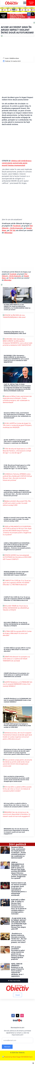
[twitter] (33, 14)
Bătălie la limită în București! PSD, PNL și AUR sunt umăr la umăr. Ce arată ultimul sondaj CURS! (17, 519)
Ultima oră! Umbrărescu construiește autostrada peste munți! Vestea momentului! (16, 163)
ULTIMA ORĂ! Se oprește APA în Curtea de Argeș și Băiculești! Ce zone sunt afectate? (17, 649)
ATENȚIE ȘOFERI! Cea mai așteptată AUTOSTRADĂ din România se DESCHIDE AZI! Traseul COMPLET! (16, 573)
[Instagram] (22, 1015)
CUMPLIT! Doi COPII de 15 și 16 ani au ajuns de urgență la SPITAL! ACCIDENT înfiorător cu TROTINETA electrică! (17, 598)
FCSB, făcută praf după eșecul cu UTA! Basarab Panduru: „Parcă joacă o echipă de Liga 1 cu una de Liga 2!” (17, 466)
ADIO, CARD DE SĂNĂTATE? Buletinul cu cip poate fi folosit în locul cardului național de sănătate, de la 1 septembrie (17, 970)
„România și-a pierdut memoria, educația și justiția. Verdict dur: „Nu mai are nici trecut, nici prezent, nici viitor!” (19, 938)
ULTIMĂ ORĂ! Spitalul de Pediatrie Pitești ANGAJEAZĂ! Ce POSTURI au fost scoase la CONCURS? (17, 725)
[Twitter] (17, 1015)
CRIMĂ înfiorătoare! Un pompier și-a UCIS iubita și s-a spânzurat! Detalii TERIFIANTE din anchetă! (16, 674)
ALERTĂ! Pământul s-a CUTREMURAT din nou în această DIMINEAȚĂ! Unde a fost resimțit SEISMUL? (17, 700)
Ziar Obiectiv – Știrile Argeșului (17, 227)
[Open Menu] (24, 2)
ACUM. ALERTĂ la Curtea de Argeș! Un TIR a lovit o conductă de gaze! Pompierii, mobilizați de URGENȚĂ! (17, 441)
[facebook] (29, 14)
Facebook (17, 226)
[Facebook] (13, 1015)
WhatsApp (8, 233)
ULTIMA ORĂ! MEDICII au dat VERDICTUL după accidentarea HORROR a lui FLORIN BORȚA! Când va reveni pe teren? (17, 16)
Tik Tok (13, 230)
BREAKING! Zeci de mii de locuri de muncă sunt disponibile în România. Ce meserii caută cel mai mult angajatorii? (16, 831)
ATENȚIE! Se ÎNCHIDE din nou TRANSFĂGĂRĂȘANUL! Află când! (15, 332)
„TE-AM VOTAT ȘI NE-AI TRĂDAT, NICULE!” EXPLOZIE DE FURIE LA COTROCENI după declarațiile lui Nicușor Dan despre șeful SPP (18, 924)
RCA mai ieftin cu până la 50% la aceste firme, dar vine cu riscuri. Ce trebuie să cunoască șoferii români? (16, 805)
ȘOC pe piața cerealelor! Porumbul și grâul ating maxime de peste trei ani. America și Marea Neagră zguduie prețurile (18, 953)
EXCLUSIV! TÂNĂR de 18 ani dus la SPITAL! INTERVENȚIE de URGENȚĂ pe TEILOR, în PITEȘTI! (16, 624)
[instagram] (29, 18)
